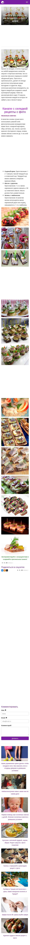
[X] (7, 570)
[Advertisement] (15, 35)
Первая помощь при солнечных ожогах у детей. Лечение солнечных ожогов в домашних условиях (15, 816)
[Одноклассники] (5, 570)
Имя (3, 710)
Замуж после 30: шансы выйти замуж (15, 914)
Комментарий (6, 725)
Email (3, 718)
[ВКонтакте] (2, 570)
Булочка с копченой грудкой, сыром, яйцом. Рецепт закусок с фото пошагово (15, 842)
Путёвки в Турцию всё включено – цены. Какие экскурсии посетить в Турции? (15, 891)
